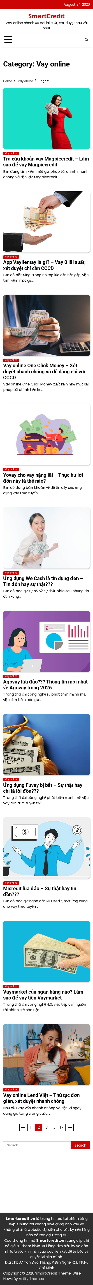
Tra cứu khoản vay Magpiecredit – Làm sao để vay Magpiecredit (46, 162)
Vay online (11, 153)
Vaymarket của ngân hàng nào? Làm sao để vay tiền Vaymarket (43, 995)
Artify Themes (31, 1278)
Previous (22, 1127)
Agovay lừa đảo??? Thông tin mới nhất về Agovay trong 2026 (45, 685)
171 (62, 1127)
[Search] (86, 39)
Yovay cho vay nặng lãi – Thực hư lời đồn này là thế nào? (43, 478)
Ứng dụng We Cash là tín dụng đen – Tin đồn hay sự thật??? (43, 581)
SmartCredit (46, 16)
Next (70, 1127)
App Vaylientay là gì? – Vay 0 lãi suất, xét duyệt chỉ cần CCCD (44, 265)
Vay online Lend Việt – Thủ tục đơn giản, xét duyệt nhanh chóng (41, 1098)
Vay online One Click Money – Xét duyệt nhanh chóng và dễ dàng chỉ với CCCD (44, 371)
